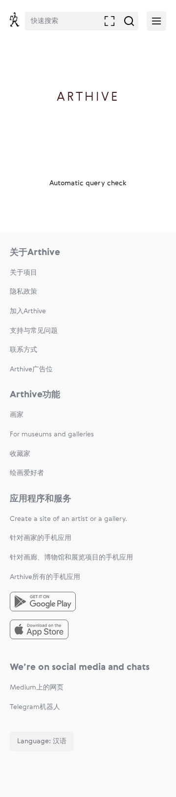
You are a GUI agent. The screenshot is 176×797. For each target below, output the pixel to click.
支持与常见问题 (34, 330)
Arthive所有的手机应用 (45, 577)
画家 (16, 414)
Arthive (88, 97)
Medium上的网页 (37, 687)
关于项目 (23, 272)
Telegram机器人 (35, 707)
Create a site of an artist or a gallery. (68, 519)
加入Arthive (28, 311)
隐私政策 (23, 291)
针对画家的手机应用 (40, 538)
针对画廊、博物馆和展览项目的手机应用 (71, 557)
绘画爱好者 (27, 473)
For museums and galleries (52, 434)
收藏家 (20, 454)
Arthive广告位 (31, 369)
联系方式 (23, 349)
